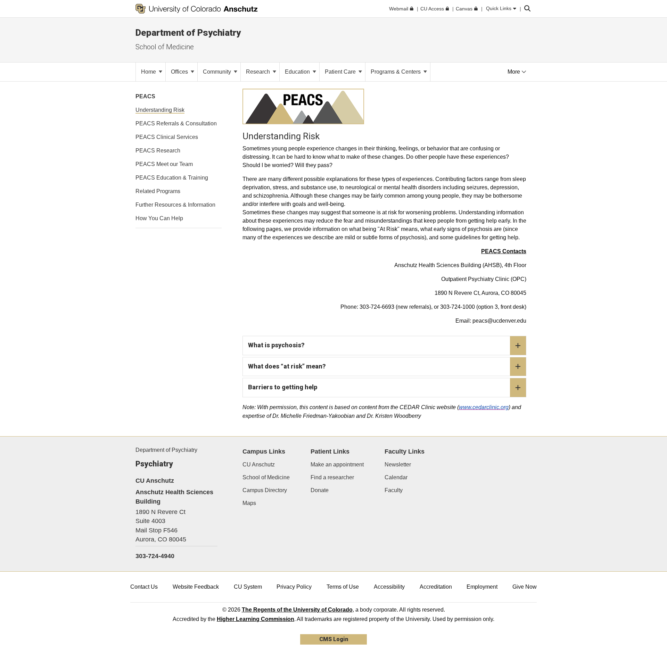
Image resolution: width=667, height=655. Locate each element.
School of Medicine (164, 47)
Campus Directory (264, 490)
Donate (320, 490)
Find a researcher (332, 477)
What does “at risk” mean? (287, 366)
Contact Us (144, 587)
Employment (482, 587)
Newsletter (398, 464)
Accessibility (389, 587)
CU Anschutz (258, 464)
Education (298, 72)
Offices (180, 72)
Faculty (394, 490)
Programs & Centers (396, 72)
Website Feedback (196, 587)
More (514, 72)
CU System (248, 587)
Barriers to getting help (282, 387)
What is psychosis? (276, 345)
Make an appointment (337, 464)
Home (149, 72)
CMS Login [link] (333, 639)
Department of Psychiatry (166, 450)
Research (258, 72)
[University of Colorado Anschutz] (196, 9)
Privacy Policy (294, 587)
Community (217, 72)
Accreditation (436, 587)
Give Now (524, 587)
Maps (249, 503)
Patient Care (341, 72)
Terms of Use (343, 587)
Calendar (396, 477)
